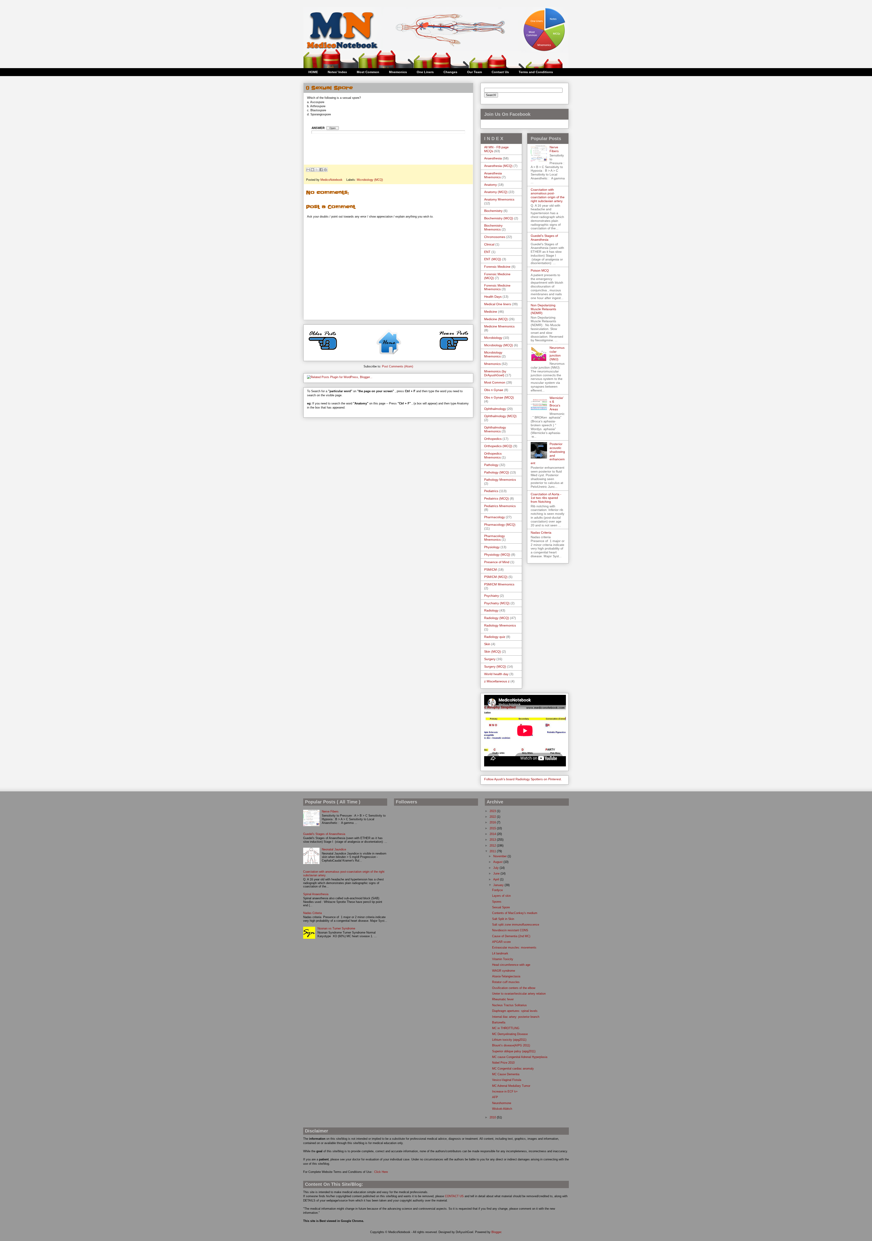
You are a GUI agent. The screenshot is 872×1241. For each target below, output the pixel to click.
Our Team (474, 72)
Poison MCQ (540, 270)
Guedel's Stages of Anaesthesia (544, 237)
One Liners (425, 72)
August (498, 862)
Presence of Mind (496, 562)
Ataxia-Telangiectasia (506, 976)
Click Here (381, 1172)
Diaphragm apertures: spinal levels (515, 1011)
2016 (493, 822)
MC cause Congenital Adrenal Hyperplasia (519, 1057)
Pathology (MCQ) (496, 472)
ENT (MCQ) (492, 259)
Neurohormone (501, 1103)
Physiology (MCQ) (497, 554)
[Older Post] (323, 352)
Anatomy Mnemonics (499, 199)
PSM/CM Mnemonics (499, 584)
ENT (487, 252)
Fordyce (497, 890)
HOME (313, 72)
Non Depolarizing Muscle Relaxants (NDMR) (543, 309)
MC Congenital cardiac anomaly (513, 1068)
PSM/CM (490, 569)
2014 (493, 834)
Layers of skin (501, 895)
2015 (493, 828)
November (500, 856)
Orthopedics (493, 439)
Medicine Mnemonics (499, 326)
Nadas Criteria (541, 532)
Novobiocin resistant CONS (510, 930)
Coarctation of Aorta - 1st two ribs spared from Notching (546, 498)
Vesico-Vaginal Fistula (506, 1080)
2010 (493, 1117)
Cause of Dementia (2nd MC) (511, 936)
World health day (496, 674)
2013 (493, 839)
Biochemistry (493, 211)
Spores (496, 901)
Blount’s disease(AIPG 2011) (511, 1045)
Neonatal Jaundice (334, 849)
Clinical (489, 244)
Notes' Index (337, 72)
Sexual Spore (501, 907)
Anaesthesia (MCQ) (498, 166)
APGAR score (501, 942)
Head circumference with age (511, 964)
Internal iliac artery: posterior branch (515, 1016)
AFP (495, 1097)
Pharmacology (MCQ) (499, 524)
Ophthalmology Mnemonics (495, 429)
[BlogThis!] (312, 169)
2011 (493, 851)
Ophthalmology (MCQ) (500, 416)
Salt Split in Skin (503, 919)
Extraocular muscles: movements (514, 947)
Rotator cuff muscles (506, 982)
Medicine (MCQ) (496, 319)
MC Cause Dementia (505, 1074)
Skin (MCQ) (492, 651)
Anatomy (490, 184)
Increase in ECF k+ (505, 1091)
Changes (450, 72)
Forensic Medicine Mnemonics (497, 287)
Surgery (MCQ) (495, 666)
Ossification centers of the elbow (513, 988)
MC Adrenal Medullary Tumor (511, 1085)
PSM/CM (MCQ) (496, 577)
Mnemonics (398, 72)
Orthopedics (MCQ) (498, 446)
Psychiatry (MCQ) (497, 603)
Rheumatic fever (503, 999)
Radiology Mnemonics (500, 625)
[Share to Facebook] (321, 169)
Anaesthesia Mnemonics (493, 175)
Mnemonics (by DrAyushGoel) (495, 373)
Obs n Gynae (493, 390)
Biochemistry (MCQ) (498, 218)
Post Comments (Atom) (397, 366)
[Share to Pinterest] (325, 169)
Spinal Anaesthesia (315, 894)
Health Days (493, 296)
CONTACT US (454, 1196)
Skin (487, 644)
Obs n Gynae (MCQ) (499, 397)
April (496, 879)
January (499, 885)
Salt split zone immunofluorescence (515, 924)
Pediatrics (491, 491)
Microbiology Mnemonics (493, 354)
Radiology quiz (494, 637)
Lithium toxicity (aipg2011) (509, 1039)
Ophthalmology (495, 409)
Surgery (489, 659)
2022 (493, 816)
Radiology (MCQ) (496, 618)
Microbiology (493, 337)
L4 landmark (500, 953)
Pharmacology (494, 517)
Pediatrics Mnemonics (500, 506)
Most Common (368, 72)
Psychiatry (491, 595)
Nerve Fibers (554, 149)
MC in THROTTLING (505, 1028)
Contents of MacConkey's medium (514, 913)
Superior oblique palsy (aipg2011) (513, 1051)
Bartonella (498, 1022)
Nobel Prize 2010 (503, 1062)
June (496, 873)
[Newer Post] (454, 352)
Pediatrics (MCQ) (496, 498)
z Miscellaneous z (497, 681)
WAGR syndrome (503, 970)
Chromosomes (494, 237)
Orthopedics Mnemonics (493, 455)
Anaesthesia (493, 158)
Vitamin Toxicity (502, 959)
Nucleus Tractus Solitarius (509, 1005)
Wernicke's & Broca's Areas (557, 403)
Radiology (491, 610)
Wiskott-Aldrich (502, 1108)
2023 (493, 811)
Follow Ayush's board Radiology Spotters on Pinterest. (523, 779)
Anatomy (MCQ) (496, 192)
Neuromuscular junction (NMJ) (557, 353)
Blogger (496, 1232)
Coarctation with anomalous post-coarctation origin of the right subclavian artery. (548, 195)
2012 (493, 845)
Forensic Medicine (497, 266)
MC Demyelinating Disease (510, 1034)
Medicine (490, 311)
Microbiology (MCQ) (370, 179)
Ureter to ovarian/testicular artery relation (519, 993)
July (496, 867)
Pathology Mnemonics (500, 479)
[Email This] (308, 169)
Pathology (491, 465)
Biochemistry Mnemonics (493, 227)
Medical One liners (497, 304)
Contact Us (500, 72)
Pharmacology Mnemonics (494, 538)
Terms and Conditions (536, 72)
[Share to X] (317, 169)
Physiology (492, 547)
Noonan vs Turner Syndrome (336, 928)
